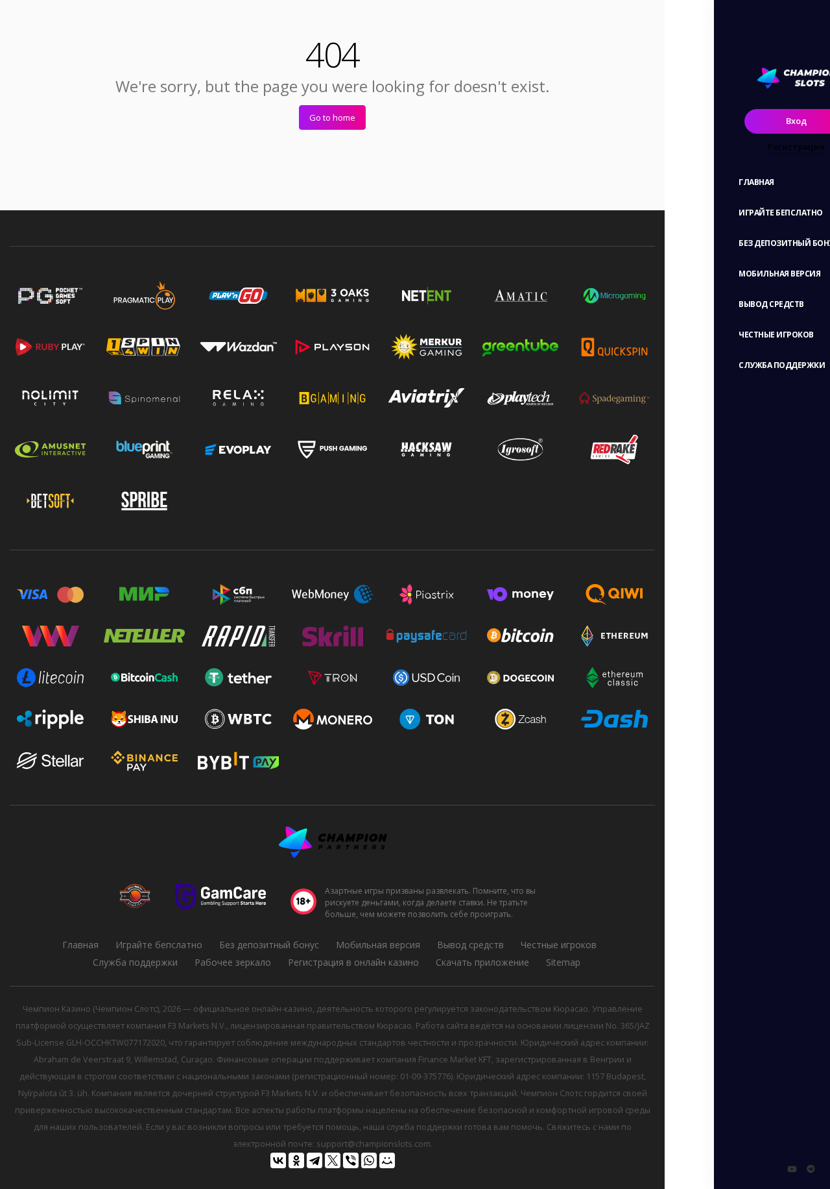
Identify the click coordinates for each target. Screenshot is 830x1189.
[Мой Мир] (387, 1160)
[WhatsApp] (369, 1160)
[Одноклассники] (296, 1160)
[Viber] (351, 1160)
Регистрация (796, 147)
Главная (80, 944)
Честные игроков (559, 944)
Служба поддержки (135, 962)
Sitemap (563, 962)
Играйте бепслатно (158, 944)
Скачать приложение (482, 962)
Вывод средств (470, 944)
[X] (332, 1160)
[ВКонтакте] (278, 1160)
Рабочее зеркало (233, 962)
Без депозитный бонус (269, 944)
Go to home (332, 117)
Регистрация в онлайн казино (353, 962)
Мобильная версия (378, 944)
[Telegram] (314, 1160)
